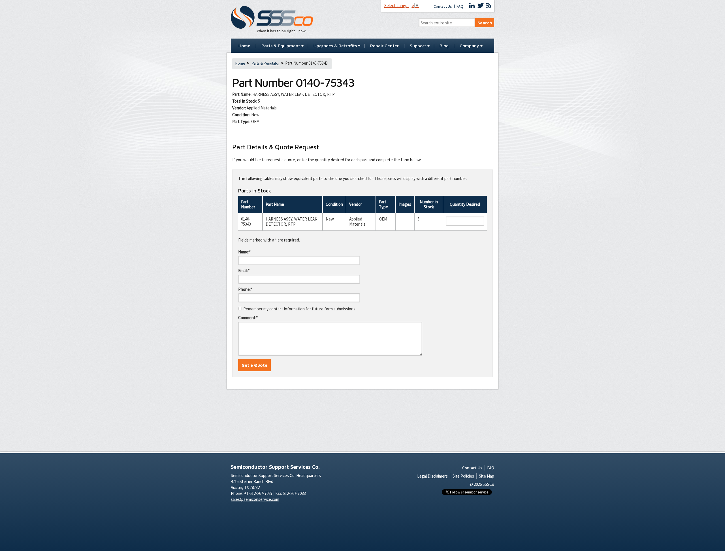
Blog (444, 46)
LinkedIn (472, 6)
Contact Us (443, 6)
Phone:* (245, 289)
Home (244, 46)
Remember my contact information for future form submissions (299, 308)
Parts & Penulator (266, 63)
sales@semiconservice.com (255, 499)
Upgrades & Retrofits (335, 46)
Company (469, 46)
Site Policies (463, 476)
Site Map (486, 476)
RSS (488, 6)
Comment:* (248, 317)
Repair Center (384, 46)
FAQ (460, 6)
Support (418, 46)
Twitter (480, 6)
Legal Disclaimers (432, 476)
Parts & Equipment (280, 46)
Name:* (244, 252)
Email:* (244, 270)
